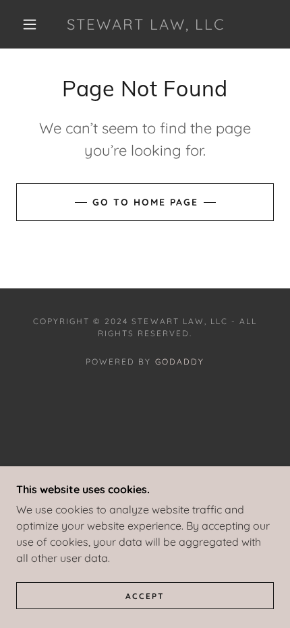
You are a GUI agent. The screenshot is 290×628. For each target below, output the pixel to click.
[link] (145, 24)
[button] (29, 24)
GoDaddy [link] (179, 361)
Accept (145, 596)
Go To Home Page (145, 202)
